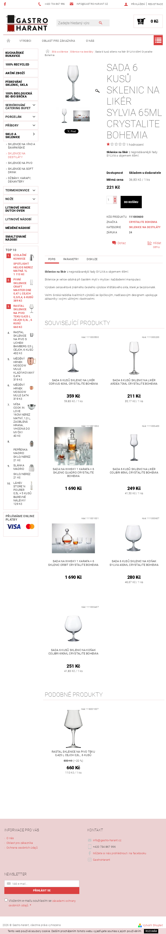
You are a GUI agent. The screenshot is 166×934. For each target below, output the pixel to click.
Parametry (71, 259)
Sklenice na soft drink (20, 170)
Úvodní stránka (8, 40)
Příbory (12, 125)
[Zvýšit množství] (115, 198)
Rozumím (151, 931)
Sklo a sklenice (12, 135)
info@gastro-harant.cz (107, 840)
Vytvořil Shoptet (153, 925)
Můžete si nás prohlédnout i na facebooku (119, 853)
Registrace (155, 4)
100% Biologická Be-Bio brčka (18, 95)
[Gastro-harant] (27, 23)
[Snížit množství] (115, 202)
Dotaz (122, 243)
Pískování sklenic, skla (16, 83)
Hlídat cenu (157, 245)
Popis (52, 259)
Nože (9, 199)
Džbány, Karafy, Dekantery (19, 179)
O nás (90, 40)
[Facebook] (5, 4)
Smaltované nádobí (15, 238)
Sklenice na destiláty (17, 155)
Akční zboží (15, 73)
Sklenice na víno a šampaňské (21, 145)
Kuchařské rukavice (14, 54)
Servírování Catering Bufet (18, 106)
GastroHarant (101, 859)
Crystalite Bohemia (143, 222)
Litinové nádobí (18, 219)
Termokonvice (17, 190)
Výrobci (25, 40)
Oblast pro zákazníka (58, 40)
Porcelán (13, 116)
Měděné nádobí (17, 228)
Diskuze (92, 259)
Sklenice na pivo (20, 163)
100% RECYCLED (17, 64)
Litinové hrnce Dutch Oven (17, 209)
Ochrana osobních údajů (22, 847)
